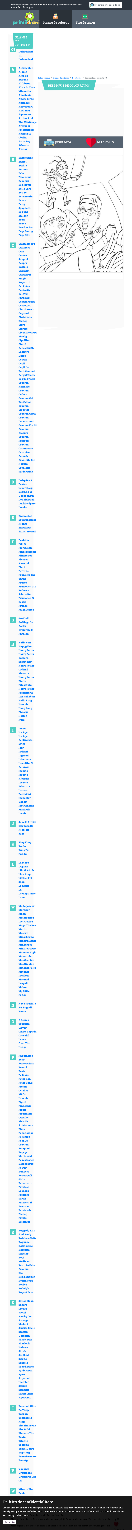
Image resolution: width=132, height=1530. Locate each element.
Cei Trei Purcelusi (24, 295)
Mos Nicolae (26, 964)
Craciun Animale (24, 384)
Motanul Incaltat (24, 973)
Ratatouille (26, 1245)
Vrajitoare (25, 1472)
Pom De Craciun (24, 1142)
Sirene (23, 1358)
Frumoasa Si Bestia (26, 599)
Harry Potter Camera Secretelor (26, 657)
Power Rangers (24, 1169)
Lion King (25, 874)
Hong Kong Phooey (25, 710)
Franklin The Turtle (27, 576)
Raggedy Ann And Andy (27, 1232)
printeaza (63, 142)
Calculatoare (27, 243)
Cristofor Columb (24, 454)
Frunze (23, 605)
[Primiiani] (22, 18)
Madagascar (26, 906)
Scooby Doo (25, 1316)
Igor (21, 747)
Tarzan (23, 1413)
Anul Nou (24, 110)
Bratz (22, 219)
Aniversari (26, 106)
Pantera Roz (26, 1063)
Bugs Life (24, 235)
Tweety (23, 1460)
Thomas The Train (26, 1435)
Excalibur (25, 527)
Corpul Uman (27, 375)
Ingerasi (24, 755)
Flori (22, 567)
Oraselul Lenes (24, 1037)
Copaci (23, 359)
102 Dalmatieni (26, 57)
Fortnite (24, 571)
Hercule (23, 704)
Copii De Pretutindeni (27, 369)
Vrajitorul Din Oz (27, 1478)
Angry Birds (26, 98)
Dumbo (23, 507)
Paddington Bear (26, 1057)
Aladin (23, 71)
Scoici (22, 1312)
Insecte (23, 770)
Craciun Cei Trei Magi (26, 400)
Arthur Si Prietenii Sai (26, 127)
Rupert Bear (26, 1292)
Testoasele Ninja (25, 1419)
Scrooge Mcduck (23, 1322)
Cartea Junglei (23, 257)
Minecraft (25, 944)
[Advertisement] (76, 53)
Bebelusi (24, 180)
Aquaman (25, 114)
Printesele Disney (25, 1212)
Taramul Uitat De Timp (27, 1408)
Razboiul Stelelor (24, 1251)
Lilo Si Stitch (26, 870)
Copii (22, 363)
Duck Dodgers (27, 503)
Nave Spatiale (27, 1003)
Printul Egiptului (24, 1219)
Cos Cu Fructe (27, 378)
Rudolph (24, 1288)
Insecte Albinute (24, 776)
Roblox (23, 1284)
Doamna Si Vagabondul (26, 493)
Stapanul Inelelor (24, 1380)
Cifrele (23, 328)
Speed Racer (26, 1366)
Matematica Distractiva (26, 919)
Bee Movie (25, 184)
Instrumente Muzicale (26, 807)
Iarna (22, 728)
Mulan (23, 987)
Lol (20, 889)
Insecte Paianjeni (25, 792)
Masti (22, 913)
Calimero (24, 247)
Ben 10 (23, 192)
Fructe (23, 582)
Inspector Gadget (25, 799)
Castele (23, 266)
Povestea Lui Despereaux (26, 1161)
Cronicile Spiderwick (26, 469)
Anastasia (25, 95)
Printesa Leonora (24, 1188)
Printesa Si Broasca (25, 1204)
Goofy (22, 626)
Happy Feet (26, 646)
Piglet (22, 1102)
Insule (22, 813)
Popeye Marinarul (25, 1154)
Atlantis (24, 145)
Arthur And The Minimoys (28, 120)
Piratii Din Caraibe (25, 1115)
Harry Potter (26, 650)
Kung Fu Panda (23, 851)
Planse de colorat (61, 77)
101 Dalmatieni (26, 49)
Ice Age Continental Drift (26, 739)
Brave (22, 223)
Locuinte (24, 885)
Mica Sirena (26, 936)
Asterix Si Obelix (25, 135)
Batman (23, 169)
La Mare (24, 862)
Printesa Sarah (24, 1196)
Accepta (9, 1522)
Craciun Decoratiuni (26, 419)
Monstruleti (26, 956)
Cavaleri (24, 270)
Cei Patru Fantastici (25, 288)
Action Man (26, 68)
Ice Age (23, 732)
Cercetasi (25, 305)
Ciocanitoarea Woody (28, 334)
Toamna (24, 1444)
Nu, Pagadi (25, 1007)
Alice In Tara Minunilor (27, 89)
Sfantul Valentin (24, 1333)
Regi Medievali (25, 1259)
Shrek (22, 1351)
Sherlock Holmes (24, 1345)
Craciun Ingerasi (24, 438)
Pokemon (24, 1136)
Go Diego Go (26, 622)
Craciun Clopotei (24, 407)
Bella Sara (25, 188)
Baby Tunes (26, 157)
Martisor (24, 909)
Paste (22, 1071)
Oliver (23, 1027)
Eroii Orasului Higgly (27, 521)
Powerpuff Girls (25, 1177)
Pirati (22, 1109)
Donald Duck (26, 499)
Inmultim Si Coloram (26, 765)
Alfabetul (25, 83)
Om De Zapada (28, 1031)
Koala (22, 846)
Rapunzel (25, 1242)
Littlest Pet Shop (25, 879)
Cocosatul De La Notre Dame (26, 351)
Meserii (23, 933)
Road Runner (27, 1276)
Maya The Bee (27, 925)
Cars (21, 251)
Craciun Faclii (28, 425)
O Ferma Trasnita (24, 1021)
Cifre (22, 324)
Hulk (21, 719)
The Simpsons (27, 1425)
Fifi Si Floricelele (26, 545)
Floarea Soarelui (24, 561)
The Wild (24, 1429)
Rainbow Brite (28, 1238)
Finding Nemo (27, 551)
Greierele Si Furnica (26, 631)
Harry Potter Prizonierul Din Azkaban (27, 692)
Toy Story (24, 1452)
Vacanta (24, 1468)
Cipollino (24, 340)
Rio (21, 1272)
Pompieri (24, 1148)
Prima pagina (44, 77)
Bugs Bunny (26, 231)
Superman (25, 1397)
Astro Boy (24, 141)
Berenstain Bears (26, 198)
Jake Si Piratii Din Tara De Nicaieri (27, 825)
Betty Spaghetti (25, 206)
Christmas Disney (25, 318)
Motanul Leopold (24, 981)
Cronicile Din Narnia (27, 461)
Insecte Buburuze (24, 784)
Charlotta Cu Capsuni (26, 311)
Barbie (23, 165)
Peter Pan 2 (26, 1082)
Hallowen (25, 642)
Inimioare (25, 759)
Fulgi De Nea (26, 609)
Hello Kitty (25, 700)
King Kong (25, 842)
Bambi (23, 161)
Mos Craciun (26, 960)
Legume (23, 866)
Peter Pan (25, 1078)
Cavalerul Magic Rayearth (25, 278)
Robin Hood (26, 1280)
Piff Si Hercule (23, 1096)
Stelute (23, 1385)
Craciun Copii (27, 413)
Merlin (23, 929)
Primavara (25, 1183)
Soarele (23, 1362)
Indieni (23, 751)
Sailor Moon (26, 1300)
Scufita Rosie (27, 1327)
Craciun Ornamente (26, 446)
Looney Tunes (27, 893)
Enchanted (25, 516)
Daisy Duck (25, 480)
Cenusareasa (27, 301)
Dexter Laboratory (26, 486)
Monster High (27, 952)
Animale (24, 102)
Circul (22, 344)
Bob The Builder (23, 213)
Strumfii (24, 1389)
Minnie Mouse (27, 948)
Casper (23, 263)
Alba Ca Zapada (23, 77)
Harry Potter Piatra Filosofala (26, 680)
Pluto (22, 1129)
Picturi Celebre (23, 1088)
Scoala (23, 1308)
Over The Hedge (24, 1045)
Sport (22, 1374)
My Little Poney (24, 992)
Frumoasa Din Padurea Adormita (27, 590)
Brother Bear (27, 227)
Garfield (24, 618)
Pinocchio (25, 1105)
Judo (21, 833)
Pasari (23, 1067)
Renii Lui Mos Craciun (27, 1267)
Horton (23, 715)
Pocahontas (26, 1132)
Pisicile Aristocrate (26, 1123)
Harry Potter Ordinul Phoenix (26, 669)
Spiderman (26, 1370)
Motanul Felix (27, 967)
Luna (22, 897)
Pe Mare (24, 1075)
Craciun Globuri (24, 430)
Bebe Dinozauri (25, 175)
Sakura (23, 1304)
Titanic (23, 1440)
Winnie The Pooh (26, 1491)
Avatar (23, 149)
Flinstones (25, 555)
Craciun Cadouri (24, 392)
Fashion (24, 540)
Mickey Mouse (27, 940)
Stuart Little (26, 1393)
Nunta (22, 1011)
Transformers (28, 1456)
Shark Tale (25, 1339)
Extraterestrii (27, 531)
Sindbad (24, 1355)
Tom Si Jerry (26, 1448)
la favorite (106, 142)
